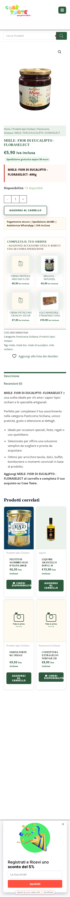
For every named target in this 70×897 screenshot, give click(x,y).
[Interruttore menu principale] (62, 10)
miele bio (21, 345)
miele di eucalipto (38, 345)
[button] (59, 51)
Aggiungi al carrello (25, 210)
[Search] (61, 36)
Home (7, 129)
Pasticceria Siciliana (27, 336)
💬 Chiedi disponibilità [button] (21, 584)
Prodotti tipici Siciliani (23, 129)
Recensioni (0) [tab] (13, 383)
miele (12, 345)
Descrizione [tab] (11, 376)
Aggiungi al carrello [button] (51, 585)
